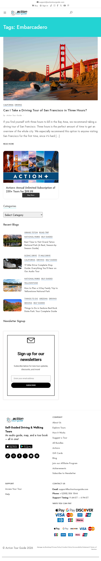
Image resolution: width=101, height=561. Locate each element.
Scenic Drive (30, 255)
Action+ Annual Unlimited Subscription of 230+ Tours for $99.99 (30, 189)
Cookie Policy (67, 547)
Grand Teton (31, 232)
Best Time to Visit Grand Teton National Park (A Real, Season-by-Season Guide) (40, 245)
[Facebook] (57, 5)
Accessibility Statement (81, 547)
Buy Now (30, 195)
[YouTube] (65, 5)
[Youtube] (31, 455)
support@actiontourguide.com (51, 2)
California (8, 105)
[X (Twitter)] (61, 5)
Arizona (43, 298)
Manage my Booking (44, 547)
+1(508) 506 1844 (69, 493)
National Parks (32, 236)
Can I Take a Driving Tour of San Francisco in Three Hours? (45, 110)
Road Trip (44, 232)
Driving (18, 105)
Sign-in (45, 6)
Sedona (28, 303)
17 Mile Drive (44, 255)
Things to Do (31, 298)
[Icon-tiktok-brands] (7, 455)
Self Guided (47, 236)
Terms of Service (93, 548)
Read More (8, 144)
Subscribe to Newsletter (64, 473)
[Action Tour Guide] (19, 12)
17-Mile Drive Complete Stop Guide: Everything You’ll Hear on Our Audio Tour (40, 268)
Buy (36, 6)
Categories (9, 206)
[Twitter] (25, 455)
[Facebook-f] (19, 455)
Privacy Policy (56, 547)
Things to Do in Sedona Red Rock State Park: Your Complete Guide (40, 310)
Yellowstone (31, 283)
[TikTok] (51, 5)
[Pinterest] (68, 5)
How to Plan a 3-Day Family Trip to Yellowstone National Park (41, 290)
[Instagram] (54, 5)
